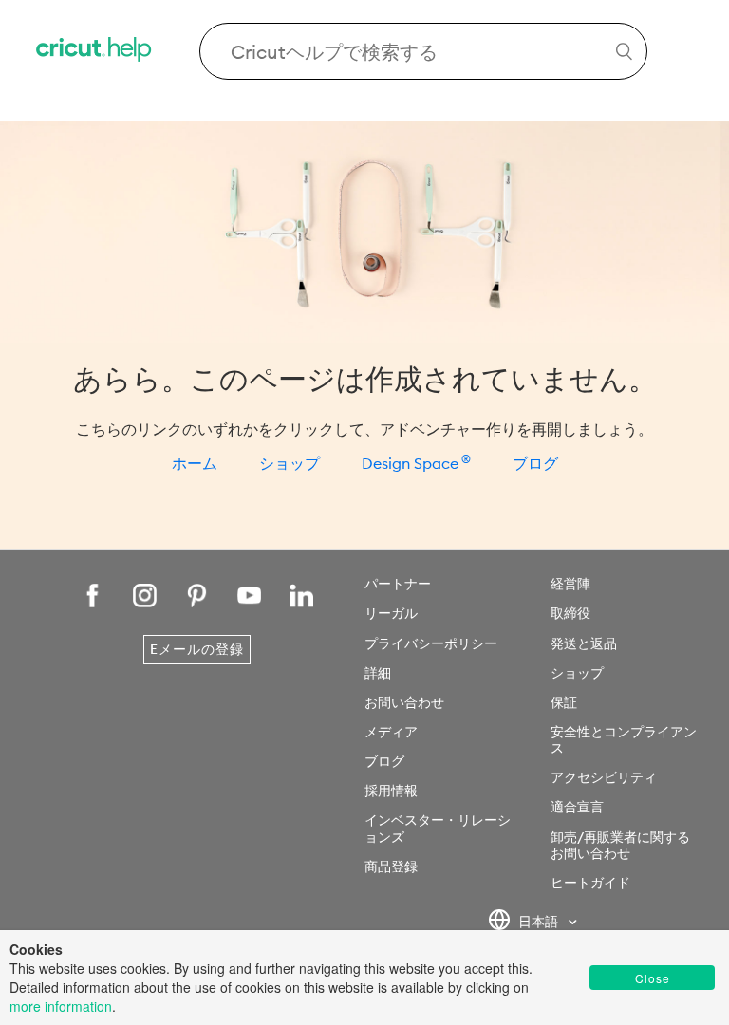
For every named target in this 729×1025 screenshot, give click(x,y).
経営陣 (570, 583)
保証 (564, 702)
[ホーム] (95, 51)
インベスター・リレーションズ (437, 828)
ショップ (289, 463)
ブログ (535, 463)
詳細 (377, 672)
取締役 (570, 613)
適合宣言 (577, 806)
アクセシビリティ (604, 777)
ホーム (194, 463)
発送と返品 (584, 643)
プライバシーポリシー (430, 643)
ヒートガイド (590, 882)
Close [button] (652, 978)
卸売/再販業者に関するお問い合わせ (620, 845)
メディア (391, 731)
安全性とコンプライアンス (624, 739)
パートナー (397, 583)
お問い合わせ (404, 702)
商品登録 (391, 866)
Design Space (416, 463)
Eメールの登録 (197, 649)
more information (60, 1006)
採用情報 (391, 790)
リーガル (391, 613)
